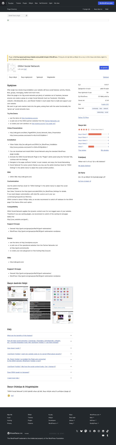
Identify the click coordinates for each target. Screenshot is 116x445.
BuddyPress (94, 423)
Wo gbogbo (105, 150)
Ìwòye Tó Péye (83, 117)
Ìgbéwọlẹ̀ (40, 77)
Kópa (70, 414)
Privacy (9, 423)
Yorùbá (27, 433)
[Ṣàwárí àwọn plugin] (26, 15)
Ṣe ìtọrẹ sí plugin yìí (84, 181)
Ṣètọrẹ (72, 420)
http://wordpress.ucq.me (29, 118)
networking (100, 112)
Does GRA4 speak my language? (18, 372)
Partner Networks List (52, 121)
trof (25, 69)
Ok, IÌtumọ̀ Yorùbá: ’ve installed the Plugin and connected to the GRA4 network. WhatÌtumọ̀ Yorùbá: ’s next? (26, 360)
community (95, 108)
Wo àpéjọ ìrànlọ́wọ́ (84, 166)
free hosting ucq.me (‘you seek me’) (43, 123)
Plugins (30, 420)
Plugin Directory (12, 9)
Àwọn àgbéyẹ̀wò (26, 77)
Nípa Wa (9, 414)
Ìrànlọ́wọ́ (106, 77)
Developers (52, 420)
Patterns (30, 423)
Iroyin (9, 417)
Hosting (9, 420)
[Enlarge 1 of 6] (26, 289)
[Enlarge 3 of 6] (48, 289)
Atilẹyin (51, 417)
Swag (71, 423)
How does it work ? (13, 348)
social (106, 112)
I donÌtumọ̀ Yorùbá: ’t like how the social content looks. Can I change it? (31, 366)
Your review (82, 150)
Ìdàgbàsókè (51, 77)
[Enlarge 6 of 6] (71, 313)
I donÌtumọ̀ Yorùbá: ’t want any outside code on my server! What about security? (34, 354)
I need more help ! (13, 378)
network (106, 108)
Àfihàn (30, 414)
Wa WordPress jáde (106, 3)
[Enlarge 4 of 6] (48, 304)
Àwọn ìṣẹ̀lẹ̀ (72, 417)
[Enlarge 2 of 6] (26, 301)
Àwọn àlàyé (13, 77)
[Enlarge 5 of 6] (71, 289)
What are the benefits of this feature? (19, 335)
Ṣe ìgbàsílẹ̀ (104, 67)
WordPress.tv (53, 423)
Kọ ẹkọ (51, 414)
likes (101, 108)
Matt (92, 417)
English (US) (105, 104)
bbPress (93, 420)
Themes (30, 417)
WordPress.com (95, 414)
